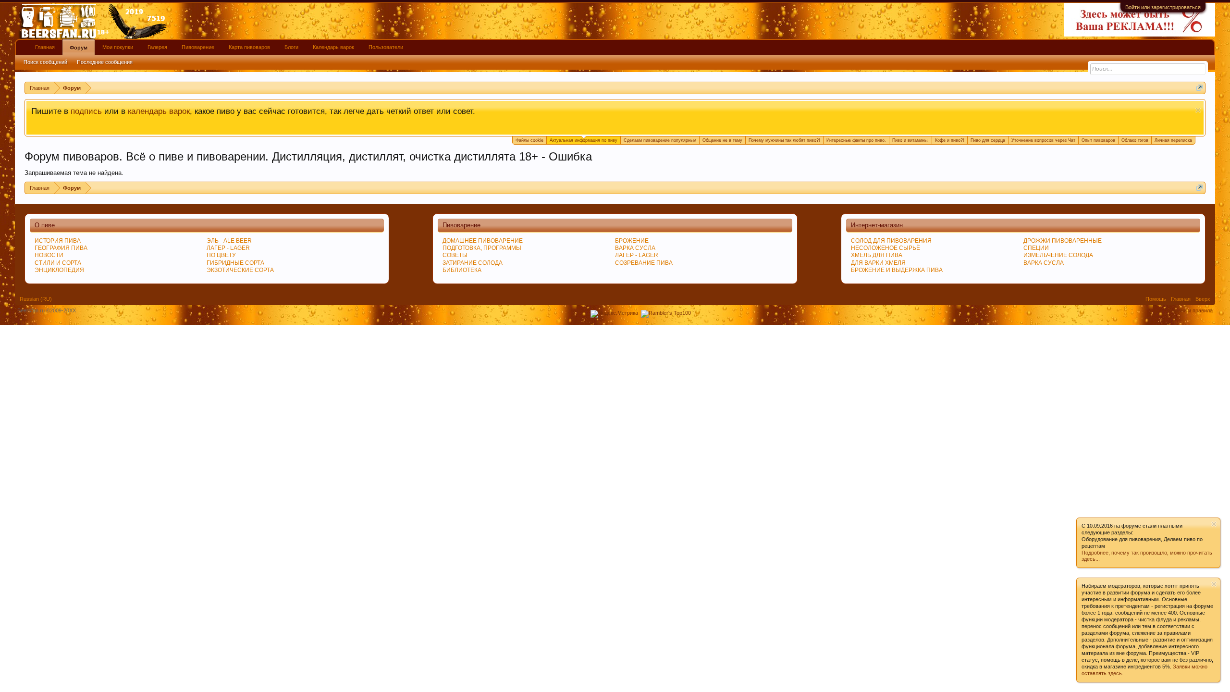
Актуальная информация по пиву (583, 140)
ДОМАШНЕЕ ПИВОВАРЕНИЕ (483, 240)
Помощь (1155, 299)
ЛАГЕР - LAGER (228, 248)
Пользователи (386, 47)
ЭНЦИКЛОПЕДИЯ (59, 270)
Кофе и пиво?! (949, 140)
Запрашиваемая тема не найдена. (74, 172)
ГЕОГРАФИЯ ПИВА (61, 248)
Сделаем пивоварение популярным (660, 140)
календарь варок (159, 111)
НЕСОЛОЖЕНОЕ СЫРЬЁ (885, 248)
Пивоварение (198, 47)
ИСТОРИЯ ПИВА (58, 240)
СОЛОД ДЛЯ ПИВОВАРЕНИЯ (891, 240)
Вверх (1202, 299)
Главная (45, 47)
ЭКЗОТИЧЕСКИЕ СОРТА (240, 270)
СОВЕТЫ (455, 255)
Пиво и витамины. (910, 140)
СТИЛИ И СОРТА (58, 263)
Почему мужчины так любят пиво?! (784, 140)
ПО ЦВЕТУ (221, 255)
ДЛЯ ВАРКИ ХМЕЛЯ (878, 263)
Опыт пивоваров (1098, 140)
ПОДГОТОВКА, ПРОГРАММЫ (482, 248)
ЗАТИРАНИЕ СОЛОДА (473, 263)
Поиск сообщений (45, 62)
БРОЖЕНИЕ (632, 240)
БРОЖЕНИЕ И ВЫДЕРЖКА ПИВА (897, 270)
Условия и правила (1190, 310)
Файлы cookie (529, 140)
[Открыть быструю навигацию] (1199, 88)
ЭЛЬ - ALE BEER (229, 240)
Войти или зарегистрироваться (1163, 7)
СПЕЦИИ (1036, 248)
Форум (78, 47)
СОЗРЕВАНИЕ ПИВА (644, 263)
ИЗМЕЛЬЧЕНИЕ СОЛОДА (1058, 255)
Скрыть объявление (1198, 110)
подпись (86, 111)
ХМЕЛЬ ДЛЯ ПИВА (876, 255)
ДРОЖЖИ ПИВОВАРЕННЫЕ (1062, 240)
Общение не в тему (722, 140)
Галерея (157, 47)
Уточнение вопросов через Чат (1043, 140)
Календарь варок (333, 47)
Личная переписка (1173, 140)
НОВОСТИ (49, 255)
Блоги (291, 47)
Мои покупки (117, 47)
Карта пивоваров (249, 47)
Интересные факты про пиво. (856, 140)
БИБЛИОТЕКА (462, 270)
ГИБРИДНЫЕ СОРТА (235, 263)
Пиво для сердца (988, 140)
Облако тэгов (1134, 140)
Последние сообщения (105, 62)
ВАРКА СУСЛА (1043, 263)
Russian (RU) (36, 299)
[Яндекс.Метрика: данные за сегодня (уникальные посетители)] (614, 314)
